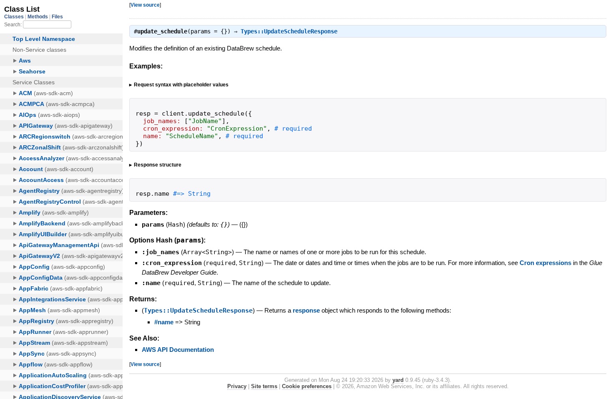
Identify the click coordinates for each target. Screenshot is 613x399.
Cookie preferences (307, 386)
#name (163, 322)
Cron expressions (545, 262)
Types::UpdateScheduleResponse (289, 31)
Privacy (236, 386)
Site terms (264, 386)
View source (145, 5)
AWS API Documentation (178, 349)
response (306, 310)
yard (398, 380)
